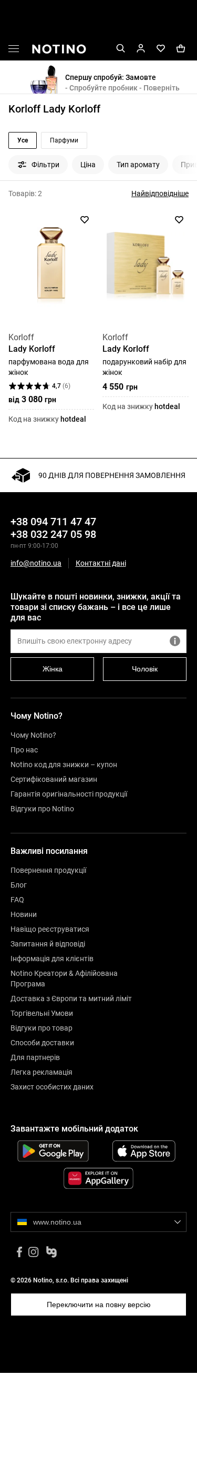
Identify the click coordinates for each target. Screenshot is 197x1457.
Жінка (53, 669)
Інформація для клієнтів (52, 958)
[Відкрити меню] (13, 50)
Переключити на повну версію (99, 1304)
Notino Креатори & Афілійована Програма (64, 978)
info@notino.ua (36, 563)
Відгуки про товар (41, 1028)
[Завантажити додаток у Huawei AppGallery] (98, 1178)
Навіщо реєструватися (50, 929)
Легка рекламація (41, 1072)
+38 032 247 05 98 (53, 534)
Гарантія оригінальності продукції (69, 794)
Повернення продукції (48, 870)
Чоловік (145, 669)
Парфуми (64, 140)
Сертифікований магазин (54, 779)
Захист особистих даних (52, 1087)
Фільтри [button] (45, 164)
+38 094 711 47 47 (53, 521)
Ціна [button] (88, 164)
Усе (22, 140)
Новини (24, 914)
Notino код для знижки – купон (64, 764)
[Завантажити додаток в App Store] (144, 1150)
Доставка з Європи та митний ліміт (71, 998)
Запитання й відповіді (48, 944)
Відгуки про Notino (42, 808)
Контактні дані (101, 563)
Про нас (24, 750)
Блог (19, 885)
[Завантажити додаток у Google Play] (53, 1150)
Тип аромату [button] (138, 164)
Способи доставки (42, 1042)
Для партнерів (35, 1057)
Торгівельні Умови (42, 1013)
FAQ (17, 899)
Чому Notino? (33, 735)
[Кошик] (180, 48)
